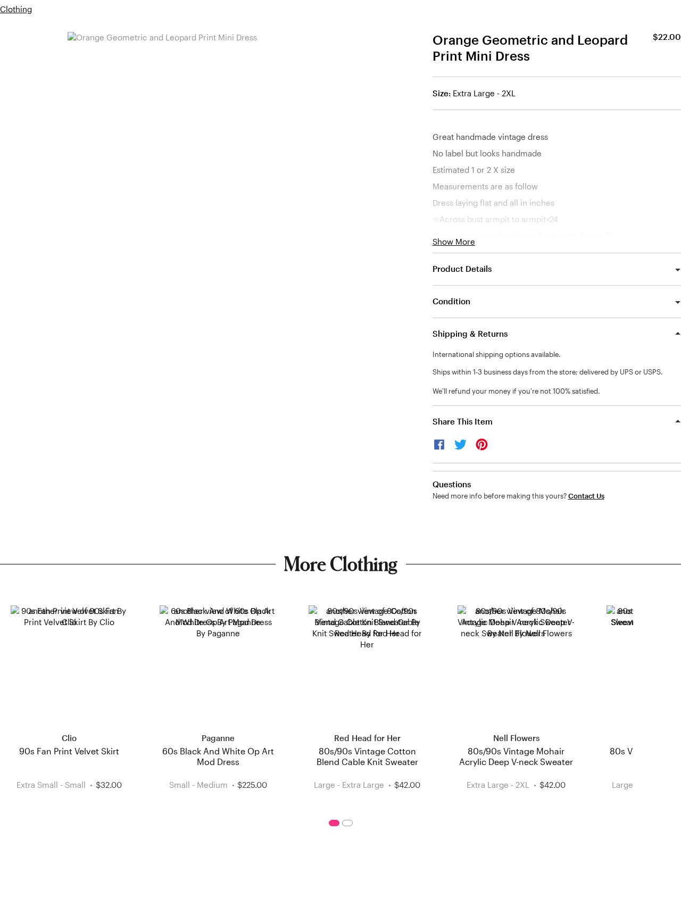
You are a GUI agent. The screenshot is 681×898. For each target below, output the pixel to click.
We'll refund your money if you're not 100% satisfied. (516, 391)
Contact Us (586, 496)
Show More (454, 242)
